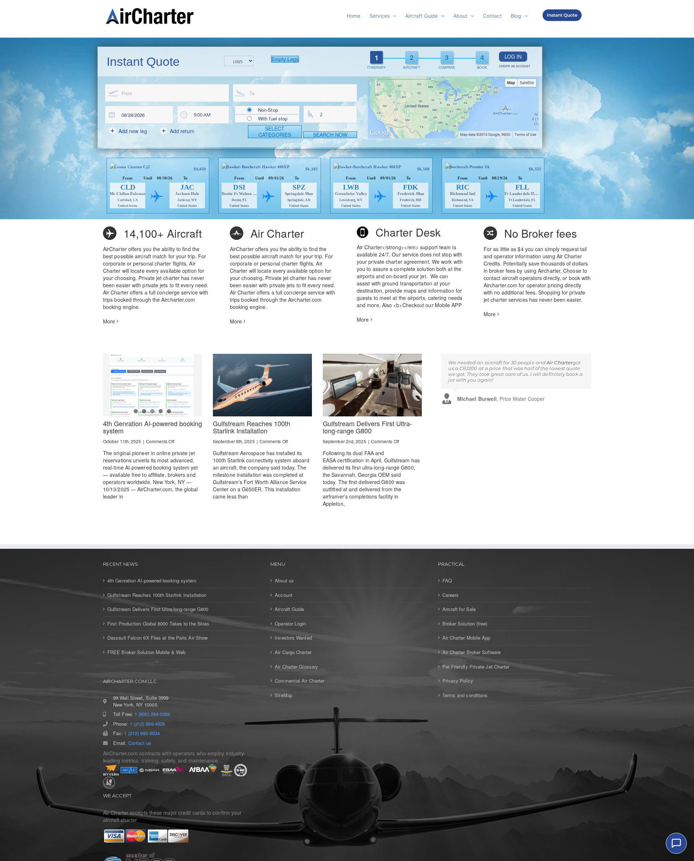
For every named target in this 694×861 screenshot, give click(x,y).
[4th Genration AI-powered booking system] (152, 385)
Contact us (139, 743)
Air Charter (560, 362)
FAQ (447, 580)
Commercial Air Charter (299, 681)
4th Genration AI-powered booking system (152, 427)
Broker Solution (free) (465, 623)
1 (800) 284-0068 (152, 714)
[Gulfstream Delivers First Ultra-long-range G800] (372, 385)
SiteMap (283, 695)
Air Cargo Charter (293, 652)
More (109, 321)
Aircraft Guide (289, 609)
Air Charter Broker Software (471, 652)
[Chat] (676, 843)
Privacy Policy (457, 681)
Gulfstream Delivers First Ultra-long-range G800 (367, 427)
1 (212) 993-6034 (141, 733)
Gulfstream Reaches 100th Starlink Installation (251, 427)
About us (284, 580)
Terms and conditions (465, 695)
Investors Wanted (293, 638)
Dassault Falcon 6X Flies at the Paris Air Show (157, 638)
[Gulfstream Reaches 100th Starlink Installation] (262, 385)
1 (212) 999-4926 (147, 724)
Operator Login (290, 623)
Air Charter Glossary (296, 666)
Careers (450, 595)
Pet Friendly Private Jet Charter (476, 666)
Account (283, 595)
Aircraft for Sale (459, 609)
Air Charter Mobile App (466, 638)
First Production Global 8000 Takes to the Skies (158, 623)
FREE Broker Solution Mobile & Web (146, 652)
